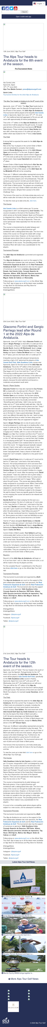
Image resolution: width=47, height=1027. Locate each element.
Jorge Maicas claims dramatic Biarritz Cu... (18, 916)
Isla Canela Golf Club (27, 676)
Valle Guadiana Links (25, 362)
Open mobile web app (23, 16)
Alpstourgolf (15, 617)
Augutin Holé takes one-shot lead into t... (17, 935)
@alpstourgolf (16, 614)
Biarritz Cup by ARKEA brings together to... (18, 973)
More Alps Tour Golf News (24, 978)
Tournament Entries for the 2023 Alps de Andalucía (21, 95)
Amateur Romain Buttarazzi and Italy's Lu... (18, 954)
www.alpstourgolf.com (22, 281)
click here (33, 201)
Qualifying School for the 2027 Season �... (18, 896)
